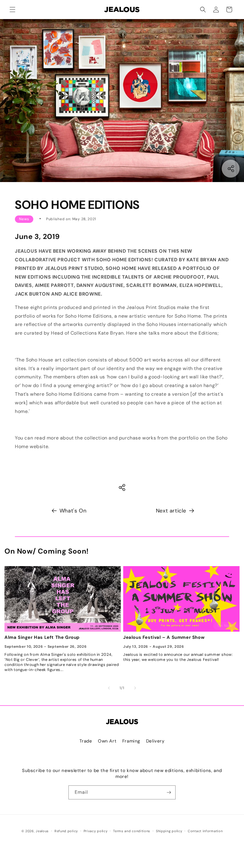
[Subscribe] (168, 792)
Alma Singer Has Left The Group (42, 637)
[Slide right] (135, 688)
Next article (171, 510)
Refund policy (66, 831)
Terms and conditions (131, 831)
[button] (12, 9)
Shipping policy (169, 831)
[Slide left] (108, 688)
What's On (73, 510)
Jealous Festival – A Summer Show (163, 637)
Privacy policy (96, 831)
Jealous (42, 831)
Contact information (205, 831)
